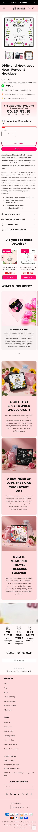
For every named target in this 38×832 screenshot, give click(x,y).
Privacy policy (8, 825)
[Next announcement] (34, 2)
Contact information (20, 828)
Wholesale (7, 710)
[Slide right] (36, 56)
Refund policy (31, 822)
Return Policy (8, 731)
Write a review (19, 660)
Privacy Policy (9, 740)
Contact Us (8, 727)
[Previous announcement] (3, 2)
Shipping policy (31, 825)
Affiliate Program (10, 706)
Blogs (6, 692)
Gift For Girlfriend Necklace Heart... (10, 268)
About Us (7, 722)
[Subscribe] (32, 787)
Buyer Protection (10, 701)
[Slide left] (2, 56)
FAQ (5, 688)
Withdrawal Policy (10, 744)
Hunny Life (10, 822)
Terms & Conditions (11, 749)
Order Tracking (9, 697)
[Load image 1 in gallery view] (9, 55)
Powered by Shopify (20, 822)
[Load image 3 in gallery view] (28, 55)
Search (6, 684)
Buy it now (19, 149)
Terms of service (19, 825)
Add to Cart (9, 277)
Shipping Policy (9, 736)
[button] (4, 8)
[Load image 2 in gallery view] (19, 55)
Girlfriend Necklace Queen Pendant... (28, 268)
